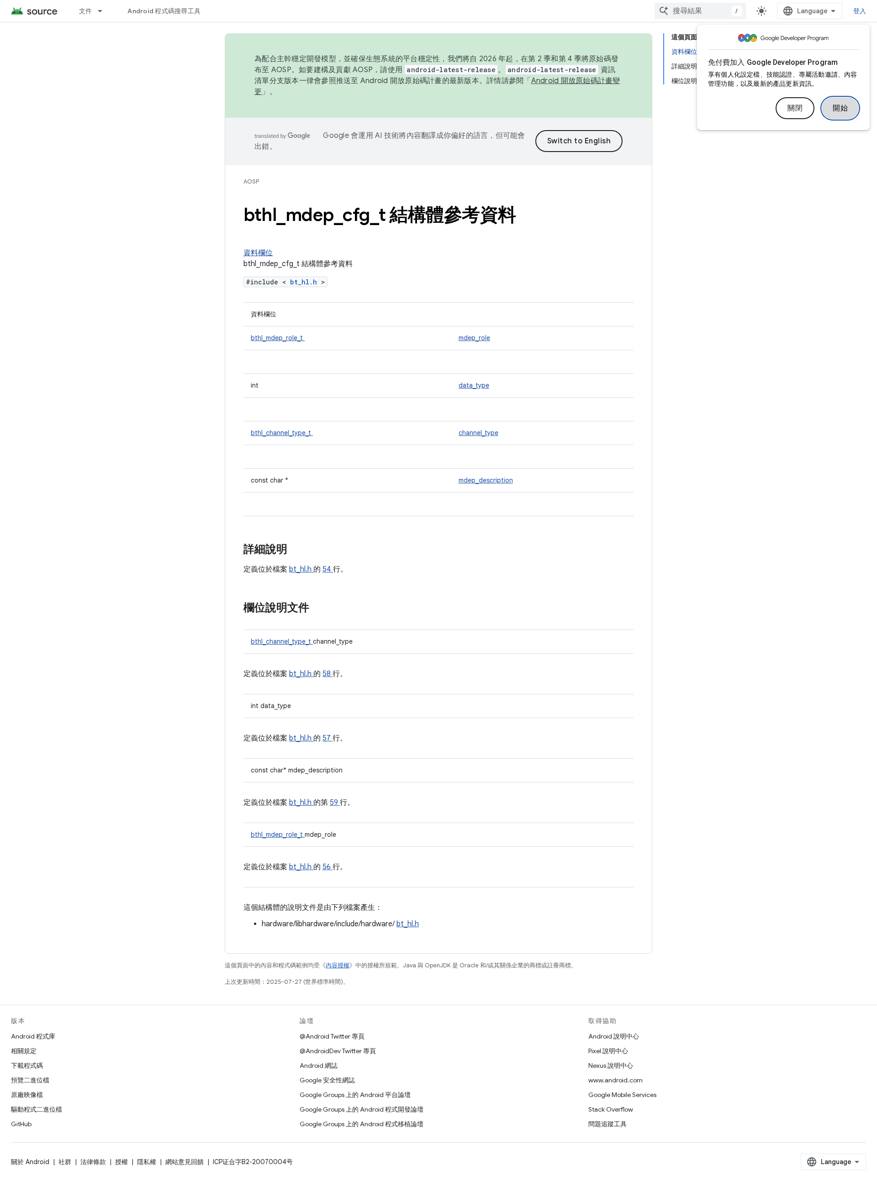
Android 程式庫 (33, 1036)
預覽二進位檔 (30, 1080)
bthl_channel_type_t (282, 433)
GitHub (21, 1124)
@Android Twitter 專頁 (332, 1036)
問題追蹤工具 (607, 1124)
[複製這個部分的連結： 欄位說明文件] (318, 608)
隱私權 (146, 1161)
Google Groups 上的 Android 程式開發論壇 (361, 1109)
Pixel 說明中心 (608, 1051)
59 (335, 802)
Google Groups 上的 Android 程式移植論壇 (361, 1124)
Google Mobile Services (622, 1095)
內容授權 (337, 965)
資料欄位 (258, 252)
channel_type (478, 433)
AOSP (251, 181)
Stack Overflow (610, 1109)
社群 (64, 1161)
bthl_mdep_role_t (278, 338)
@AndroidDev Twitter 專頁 (338, 1051)
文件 (85, 11)
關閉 (795, 108)
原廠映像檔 (27, 1095)
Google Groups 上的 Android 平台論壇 (355, 1095)
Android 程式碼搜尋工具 (164, 11)
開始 (840, 108)
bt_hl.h (305, 282)
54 (327, 569)
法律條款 (93, 1161)
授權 (121, 1161)
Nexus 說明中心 (610, 1065)
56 (327, 866)
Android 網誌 (319, 1065)
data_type (474, 385)
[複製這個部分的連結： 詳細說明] (299, 550)
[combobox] (700, 11)
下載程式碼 (27, 1065)
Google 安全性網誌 (327, 1080)
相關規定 (24, 1051)
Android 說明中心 (613, 1036)
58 (327, 673)
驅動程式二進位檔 (36, 1109)
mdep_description (486, 480)
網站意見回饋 (184, 1161)
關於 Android (30, 1161)
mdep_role (474, 338)
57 (327, 738)
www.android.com (615, 1080)
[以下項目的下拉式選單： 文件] (104, 11)
